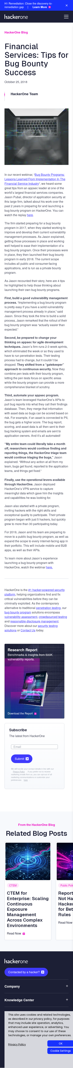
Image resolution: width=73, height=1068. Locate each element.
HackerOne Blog (16, 32)
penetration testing (48, 608)
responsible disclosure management (34, 621)
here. (49, 567)
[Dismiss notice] (67, 5)
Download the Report (20, 713)
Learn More (40, 7)
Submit (19, 758)
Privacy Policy (19, 771)
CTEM (13, 885)
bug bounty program (17, 612)
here (30, 215)
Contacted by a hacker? (24, 972)
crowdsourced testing (53, 617)
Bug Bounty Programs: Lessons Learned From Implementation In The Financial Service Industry (34, 179)
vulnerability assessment (20, 617)
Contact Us (28, 630)
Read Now (14, 933)
